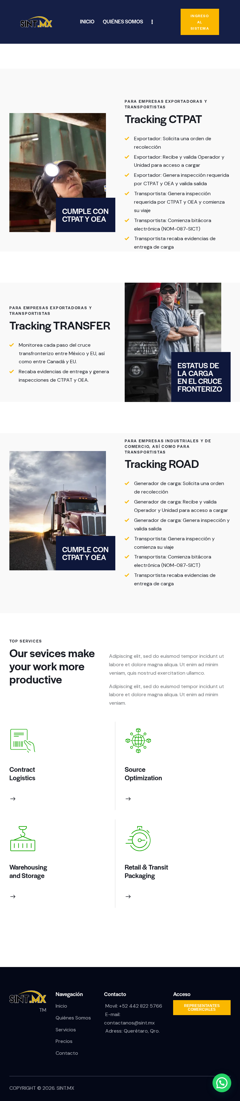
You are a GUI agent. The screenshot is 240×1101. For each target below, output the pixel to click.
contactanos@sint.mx (129, 1022)
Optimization (143, 777)
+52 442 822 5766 (140, 1006)
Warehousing (28, 867)
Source (135, 769)
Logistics (22, 777)
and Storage (26, 875)
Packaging (140, 875)
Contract (22, 769)
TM (42, 1010)
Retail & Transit (146, 867)
